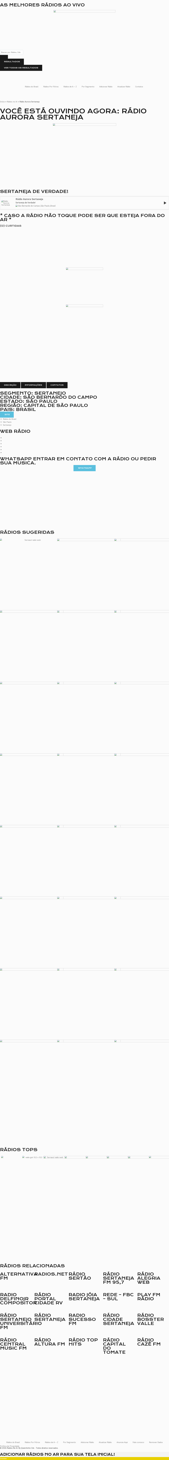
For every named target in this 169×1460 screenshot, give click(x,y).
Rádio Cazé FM (149, 1342)
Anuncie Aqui (122, 1442)
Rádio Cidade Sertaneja (118, 1319)
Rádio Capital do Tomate (114, 1346)
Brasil (53, 206)
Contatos (139, 86)
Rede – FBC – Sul (118, 1296)
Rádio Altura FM (49, 1342)
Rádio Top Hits (83, 1342)
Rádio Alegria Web (148, 1278)
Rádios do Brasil (31, 86)
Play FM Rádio (148, 1296)
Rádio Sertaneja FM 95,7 (118, 1278)
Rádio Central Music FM (13, 1344)
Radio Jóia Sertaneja (84, 1296)
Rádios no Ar (12, 101)
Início (2, 101)
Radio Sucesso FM (82, 1319)
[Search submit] (4, 57)
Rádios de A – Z (70, 86)
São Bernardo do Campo (29, 206)
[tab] (10, 385)
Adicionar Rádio (105, 86)
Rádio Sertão (80, 1276)
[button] (84, 468)
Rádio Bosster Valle (150, 1319)
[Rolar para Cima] (163, 1453)
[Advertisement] (74, 247)
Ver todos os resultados (21, 68)
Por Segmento (88, 86)
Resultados (12, 61)
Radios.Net (51, 1274)
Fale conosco (138, 1442)
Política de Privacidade (9, 1446)
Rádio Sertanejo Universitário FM (21, 1321)
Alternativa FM (18, 1276)
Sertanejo (7, 425)
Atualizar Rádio (123, 86)
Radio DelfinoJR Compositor (18, 1298)
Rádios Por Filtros (51, 86)
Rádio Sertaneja (49, 1317)
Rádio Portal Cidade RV (48, 1298)
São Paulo (45, 206)
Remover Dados (156, 1442)
